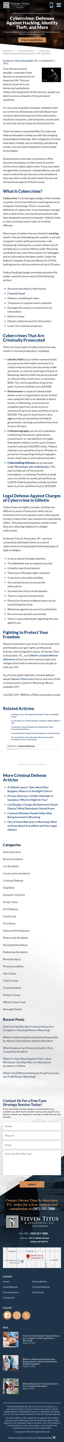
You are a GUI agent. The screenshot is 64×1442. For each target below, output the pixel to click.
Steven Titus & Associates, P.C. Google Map (32, 1257)
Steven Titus (18, 679)
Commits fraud (16, 293)
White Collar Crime (14, 1002)
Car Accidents (11, 866)
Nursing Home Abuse (15, 944)
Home (6, 1281)
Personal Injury (12, 959)
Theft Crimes (10, 980)
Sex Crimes (9, 973)
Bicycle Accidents (13, 859)
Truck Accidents (12, 987)
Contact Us (9, 1297)
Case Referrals (10, 1286)
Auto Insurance (12, 852)
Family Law (9, 916)
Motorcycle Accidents (15, 937)
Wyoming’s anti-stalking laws (32, 466)
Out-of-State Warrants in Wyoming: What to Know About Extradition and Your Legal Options (32, 825)
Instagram (16, 1315)
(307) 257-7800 (51, 5)
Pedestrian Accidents (15, 952)
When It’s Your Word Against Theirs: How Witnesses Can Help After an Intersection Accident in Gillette (27, 1062)
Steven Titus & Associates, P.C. (16, 5)
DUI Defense (10, 909)
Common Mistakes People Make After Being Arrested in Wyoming (35, 733)
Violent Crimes (11, 995)
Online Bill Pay (39, 1281)
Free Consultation (32, 40)
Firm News (9, 923)
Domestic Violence (14, 894)
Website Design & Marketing (21, 1437)
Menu (59, 5)
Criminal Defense (26, 50)
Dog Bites (8, 887)
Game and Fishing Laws (16, 930)
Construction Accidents (16, 873)
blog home (8, 50)
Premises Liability (13, 966)
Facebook (7, 1315)
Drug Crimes (10, 902)
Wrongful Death (12, 1009)
